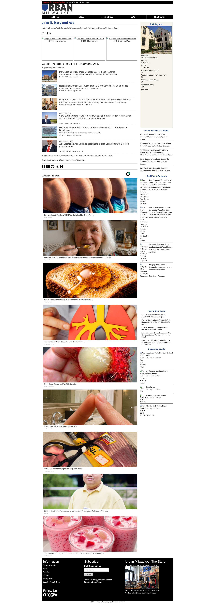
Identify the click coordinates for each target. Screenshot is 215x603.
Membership (159, 17)
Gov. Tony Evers (75, 123)
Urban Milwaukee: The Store (145, 561)
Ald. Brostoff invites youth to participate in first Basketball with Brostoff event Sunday (94, 145)
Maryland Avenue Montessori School (105, 28)
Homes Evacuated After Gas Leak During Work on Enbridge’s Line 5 (156, 335)
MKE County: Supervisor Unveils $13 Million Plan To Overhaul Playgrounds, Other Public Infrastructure (154, 152)
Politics (81, 17)
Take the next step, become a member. (98, 580)
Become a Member (50, 565)
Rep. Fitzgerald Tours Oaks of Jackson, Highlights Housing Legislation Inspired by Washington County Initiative (160, 183)
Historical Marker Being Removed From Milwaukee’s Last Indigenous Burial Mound (93, 129)
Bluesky (55, 596)
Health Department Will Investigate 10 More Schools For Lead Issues (93, 85)
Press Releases (58, 67)
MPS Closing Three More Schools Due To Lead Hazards (87, 71)
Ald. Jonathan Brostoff (76, 151)
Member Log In (84, 2)
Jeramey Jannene (76, 77)
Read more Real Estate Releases (152, 276)
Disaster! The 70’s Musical (156, 395)
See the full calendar (147, 415)
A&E (133, 17)
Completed (145, 67)
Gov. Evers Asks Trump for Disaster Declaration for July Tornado (153, 169)
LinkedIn (52, 596)
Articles (48, 67)
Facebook (44, 596)
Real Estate (55, 17)
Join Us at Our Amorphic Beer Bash (54, 2)
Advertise (46, 572)
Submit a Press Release (51, 582)
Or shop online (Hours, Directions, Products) (141, 593)
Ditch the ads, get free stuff (93, 582)
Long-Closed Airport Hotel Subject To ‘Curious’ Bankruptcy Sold (154, 160)
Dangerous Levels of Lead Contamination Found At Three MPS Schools (95, 99)
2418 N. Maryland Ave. (58, 22)
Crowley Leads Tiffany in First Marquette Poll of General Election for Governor (156, 322)
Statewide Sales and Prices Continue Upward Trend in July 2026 (160, 247)
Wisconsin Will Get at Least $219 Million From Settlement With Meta (155, 144)
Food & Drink (107, 17)
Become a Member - (73, 2)
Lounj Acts (150, 387)
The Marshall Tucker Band (156, 406)
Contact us (81, 160)
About (45, 568)
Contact (46, 575)
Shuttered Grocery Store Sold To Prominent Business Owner (152, 135)
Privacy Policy (48, 578)
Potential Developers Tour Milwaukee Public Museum (154, 328)
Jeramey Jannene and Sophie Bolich (81, 104)
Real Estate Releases (156, 176)
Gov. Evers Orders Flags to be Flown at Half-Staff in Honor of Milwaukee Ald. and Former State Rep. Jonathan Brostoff (95, 117)
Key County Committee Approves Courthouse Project (153, 316)
